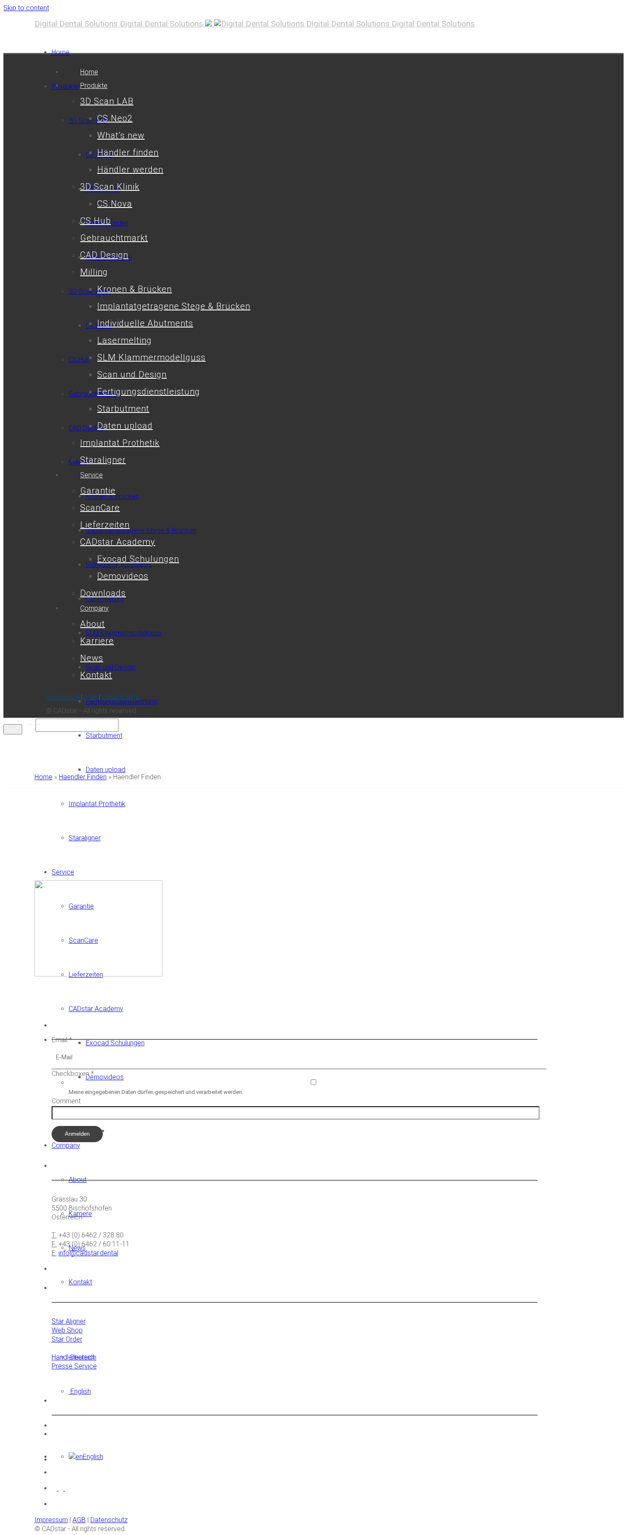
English (80, 1391)
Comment (66, 1101)
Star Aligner (69, 1321)
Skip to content (26, 8)
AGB (90, 697)
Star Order (67, 1339)
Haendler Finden (83, 777)
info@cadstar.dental (88, 1253)
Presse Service (74, 1366)
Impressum (62, 697)
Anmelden (77, 1134)
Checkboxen (73, 1074)
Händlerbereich (74, 1357)
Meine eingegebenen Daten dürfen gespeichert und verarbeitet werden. (156, 1092)
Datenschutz (120, 697)
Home (43, 777)
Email (62, 1040)
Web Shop (67, 1330)
